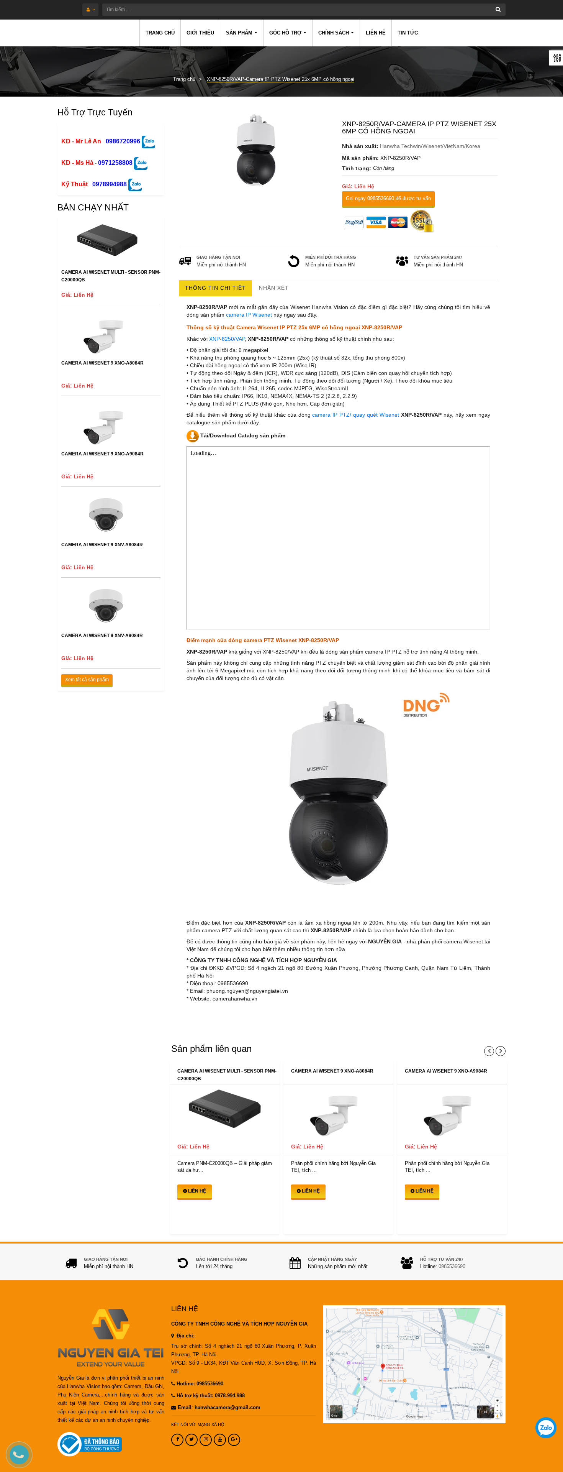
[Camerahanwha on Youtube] (220, 1440)
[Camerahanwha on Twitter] (191, 1440)
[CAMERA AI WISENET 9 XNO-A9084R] (452, 1111)
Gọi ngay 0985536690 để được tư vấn (388, 198)
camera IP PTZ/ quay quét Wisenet (355, 415)
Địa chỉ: (185, 1336)
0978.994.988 (230, 1395)
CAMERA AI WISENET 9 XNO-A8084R (102, 363)
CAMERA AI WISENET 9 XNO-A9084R (102, 454)
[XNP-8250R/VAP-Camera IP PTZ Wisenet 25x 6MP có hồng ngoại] (257, 150)
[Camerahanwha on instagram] (206, 1440)
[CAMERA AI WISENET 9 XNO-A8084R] (338, 1111)
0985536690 (452, 1266)
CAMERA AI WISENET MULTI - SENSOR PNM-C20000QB (110, 276)
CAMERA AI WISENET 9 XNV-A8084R (102, 544)
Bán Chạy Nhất (93, 207)
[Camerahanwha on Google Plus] (234, 1440)
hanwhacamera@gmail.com (227, 1407)
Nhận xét (274, 288)
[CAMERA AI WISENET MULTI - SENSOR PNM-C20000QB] (225, 1111)
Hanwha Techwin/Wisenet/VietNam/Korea (430, 146)
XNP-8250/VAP (227, 339)
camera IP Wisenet (249, 315)
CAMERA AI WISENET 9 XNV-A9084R (102, 635)
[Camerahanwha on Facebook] (177, 1440)
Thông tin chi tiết (215, 288)
